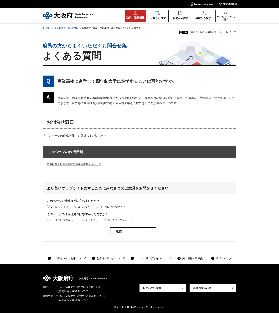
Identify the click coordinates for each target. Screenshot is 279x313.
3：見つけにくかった (120, 220)
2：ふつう (84, 206)
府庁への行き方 (152, 288)
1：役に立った (59, 206)
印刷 (185, 32)
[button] (201, 3)
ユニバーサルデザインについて (153, 258)
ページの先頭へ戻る (238, 276)
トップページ (49, 28)
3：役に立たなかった (112, 206)
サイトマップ (223, 258)
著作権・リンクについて (111, 258)
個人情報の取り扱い (193, 258)
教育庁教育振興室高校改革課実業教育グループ (74, 164)
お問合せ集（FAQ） (69, 28)
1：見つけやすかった (63, 220)
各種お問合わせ (202, 288)
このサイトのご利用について (69, 258)
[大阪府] (68, 15)
